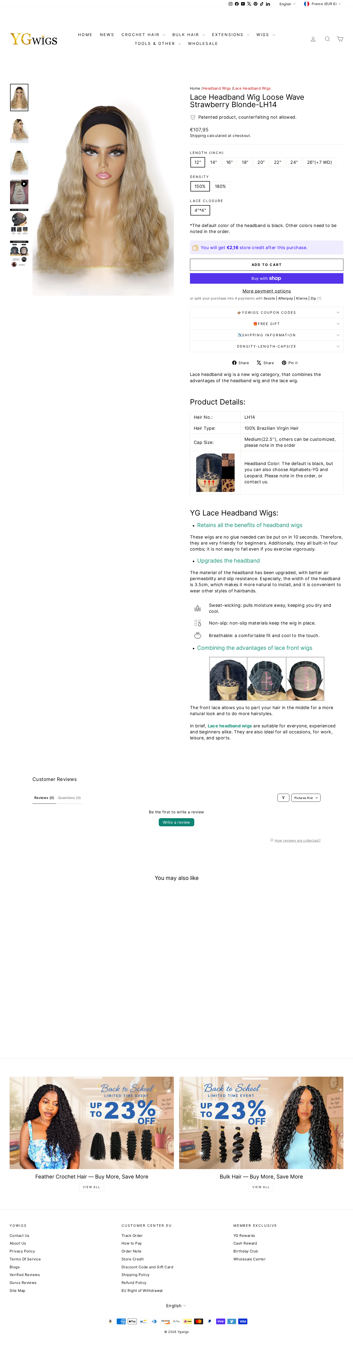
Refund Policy (134, 1282)
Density (199, 177)
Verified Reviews (25, 1274)
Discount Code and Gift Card (147, 1267)
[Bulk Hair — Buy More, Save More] (261, 1123)
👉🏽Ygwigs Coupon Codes (266, 312)
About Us (18, 1243)
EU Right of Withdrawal (142, 1290)
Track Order (132, 1235)
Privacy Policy (22, 1251)
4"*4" (200, 210)
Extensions (229, 34)
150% (200, 186)
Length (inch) (207, 153)
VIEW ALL (91, 1187)
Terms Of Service (25, 1259)
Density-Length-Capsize (266, 346)
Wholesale (203, 43)
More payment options (267, 291)
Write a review (176, 822)
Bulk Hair (186, 34)
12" (198, 162)
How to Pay (132, 1243)
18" (245, 162)
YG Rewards (244, 1235)
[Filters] (283, 798)
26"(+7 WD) (319, 162)
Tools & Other (156, 43)
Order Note (132, 1251)
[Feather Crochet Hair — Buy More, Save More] (92, 1123)
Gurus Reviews (23, 1282)
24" (294, 162)
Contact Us (20, 1235)
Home (195, 88)
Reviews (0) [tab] (44, 798)
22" (277, 162)
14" (213, 162)
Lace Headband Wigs (252, 88)
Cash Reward (245, 1243)
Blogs (15, 1267)
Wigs (263, 34)
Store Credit (133, 1259)
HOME (85, 34)
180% (220, 186)
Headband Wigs (217, 88)
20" (261, 162)
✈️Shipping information (266, 335)
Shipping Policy (136, 1274)
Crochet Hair (142, 34)
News (107, 34)
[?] (319, 298)
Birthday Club (245, 1251)
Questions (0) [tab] (69, 798)
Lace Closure (206, 201)
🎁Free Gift (266, 324)
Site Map (17, 1290)
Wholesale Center (249, 1259)
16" (229, 162)
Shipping (198, 135)
